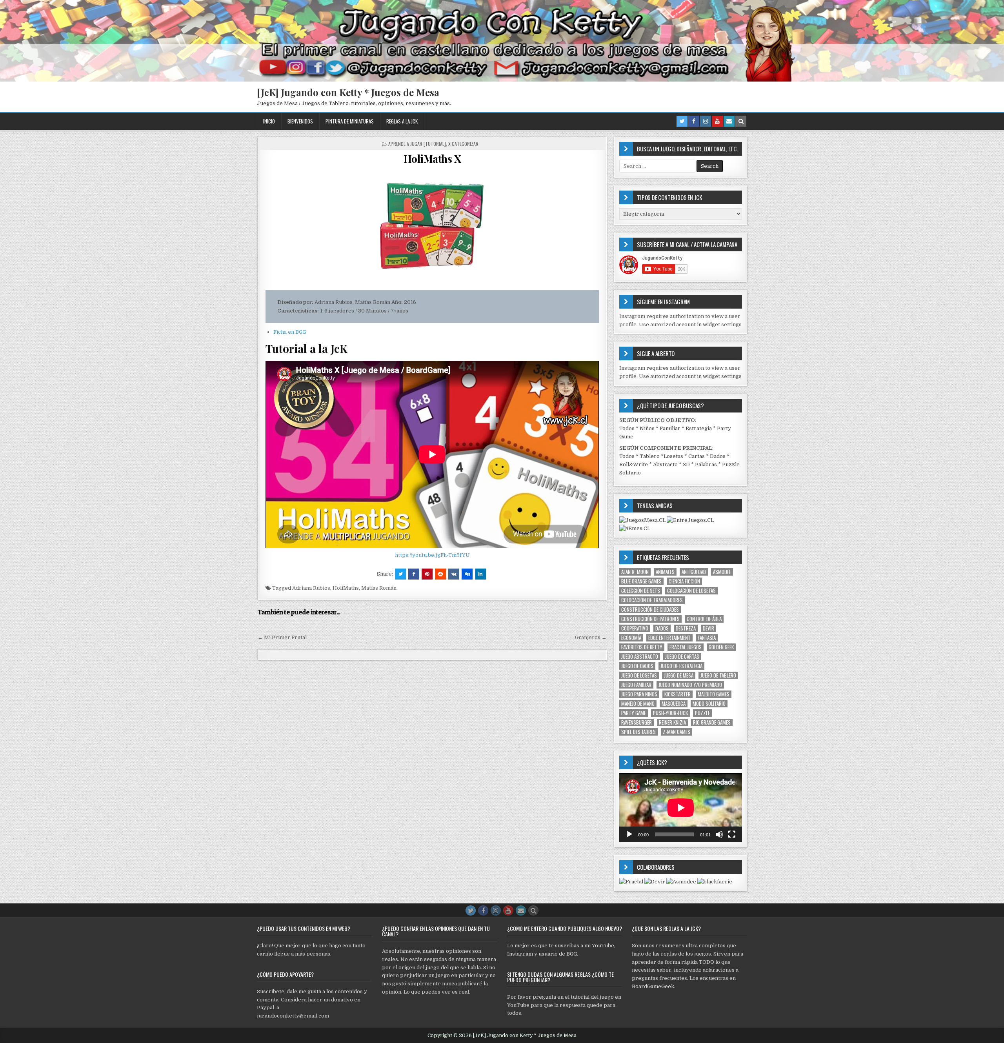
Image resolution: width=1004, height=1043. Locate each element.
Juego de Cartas (682, 656)
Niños (647, 428)
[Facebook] (693, 121)
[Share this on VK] (453, 574)
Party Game (633, 713)
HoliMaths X (432, 158)
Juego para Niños (639, 694)
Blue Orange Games (641, 581)
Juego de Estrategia (681, 666)
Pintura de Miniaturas (350, 121)
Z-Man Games (676, 732)
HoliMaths (346, 588)
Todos (627, 428)
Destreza (686, 628)
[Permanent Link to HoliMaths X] (432, 227)
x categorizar (463, 143)
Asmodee (722, 572)
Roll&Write (633, 464)
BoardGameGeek (653, 986)
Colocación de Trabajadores (652, 600)
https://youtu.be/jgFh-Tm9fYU (432, 555)
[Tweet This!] (400, 574)
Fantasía (707, 637)
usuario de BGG (557, 954)
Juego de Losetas (639, 675)
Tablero (650, 456)
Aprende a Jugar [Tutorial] (417, 143)
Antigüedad (694, 572)
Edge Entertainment (669, 637)
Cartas (696, 456)
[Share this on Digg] (467, 574)
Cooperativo (634, 628)
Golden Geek (721, 647)
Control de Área (704, 619)
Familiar (670, 428)
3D (686, 464)
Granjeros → (591, 637)
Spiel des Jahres (638, 732)
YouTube (603, 946)
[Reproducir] (629, 834)
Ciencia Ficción (684, 581)
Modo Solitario (709, 703)
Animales (665, 572)
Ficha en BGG (289, 332)
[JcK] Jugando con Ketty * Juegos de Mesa (348, 92)
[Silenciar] (719, 834)
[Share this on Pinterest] (427, 574)
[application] (680, 807)
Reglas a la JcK (402, 121)
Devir (708, 628)
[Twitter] (682, 121)
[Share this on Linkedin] (480, 574)
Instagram (520, 954)
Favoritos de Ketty (641, 647)
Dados (718, 456)
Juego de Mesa (678, 675)
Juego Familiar (636, 685)
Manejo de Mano (638, 703)
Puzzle (702, 713)
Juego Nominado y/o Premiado (690, 685)
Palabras (706, 464)
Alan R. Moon (635, 572)
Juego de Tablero (718, 675)
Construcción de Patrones (650, 619)
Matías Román (379, 588)
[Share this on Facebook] (413, 574)
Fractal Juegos (685, 647)
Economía (631, 637)
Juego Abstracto (639, 656)
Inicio (269, 121)
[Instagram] (705, 121)
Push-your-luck (670, 713)
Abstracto (665, 464)
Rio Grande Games (712, 722)
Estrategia (699, 428)
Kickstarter (677, 694)
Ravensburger (636, 722)
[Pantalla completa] (732, 834)
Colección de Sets (640, 590)
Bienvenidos (300, 121)
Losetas (673, 456)
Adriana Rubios (311, 588)
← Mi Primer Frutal (282, 637)
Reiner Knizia (672, 722)
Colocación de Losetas (691, 590)
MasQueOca (674, 703)
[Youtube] (717, 121)
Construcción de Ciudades (650, 609)
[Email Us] (729, 121)
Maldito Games (713, 694)
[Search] (740, 121)
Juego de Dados (637, 666)
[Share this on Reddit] (440, 574)
